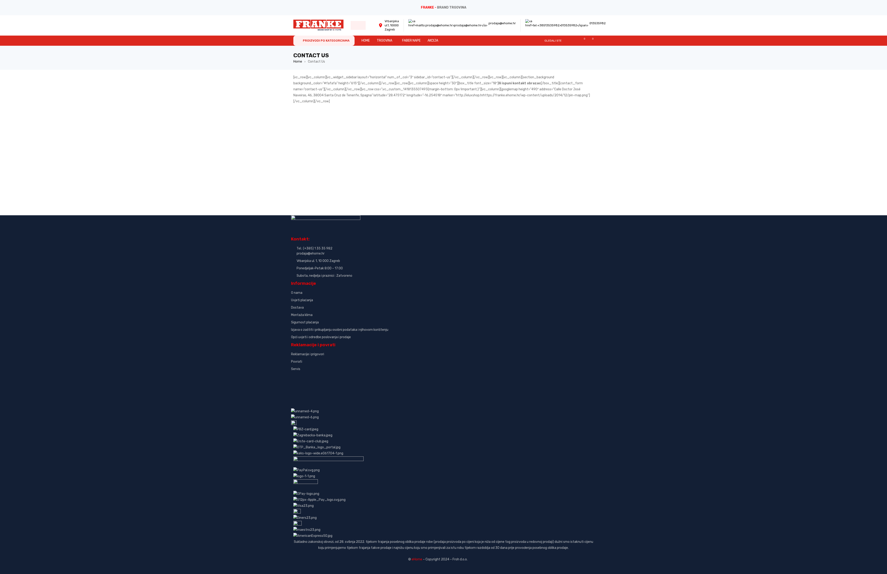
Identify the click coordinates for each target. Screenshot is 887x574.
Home (297, 62)
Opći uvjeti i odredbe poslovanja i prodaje (321, 337)
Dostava (297, 308)
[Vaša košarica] (590, 41)
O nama (296, 293)
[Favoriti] (582, 40)
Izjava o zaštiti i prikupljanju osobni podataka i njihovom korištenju (339, 330)
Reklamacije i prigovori (307, 354)
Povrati (296, 362)
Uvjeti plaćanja (302, 300)
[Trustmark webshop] (326, 377)
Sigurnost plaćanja (305, 322)
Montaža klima (302, 315)
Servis (295, 369)
